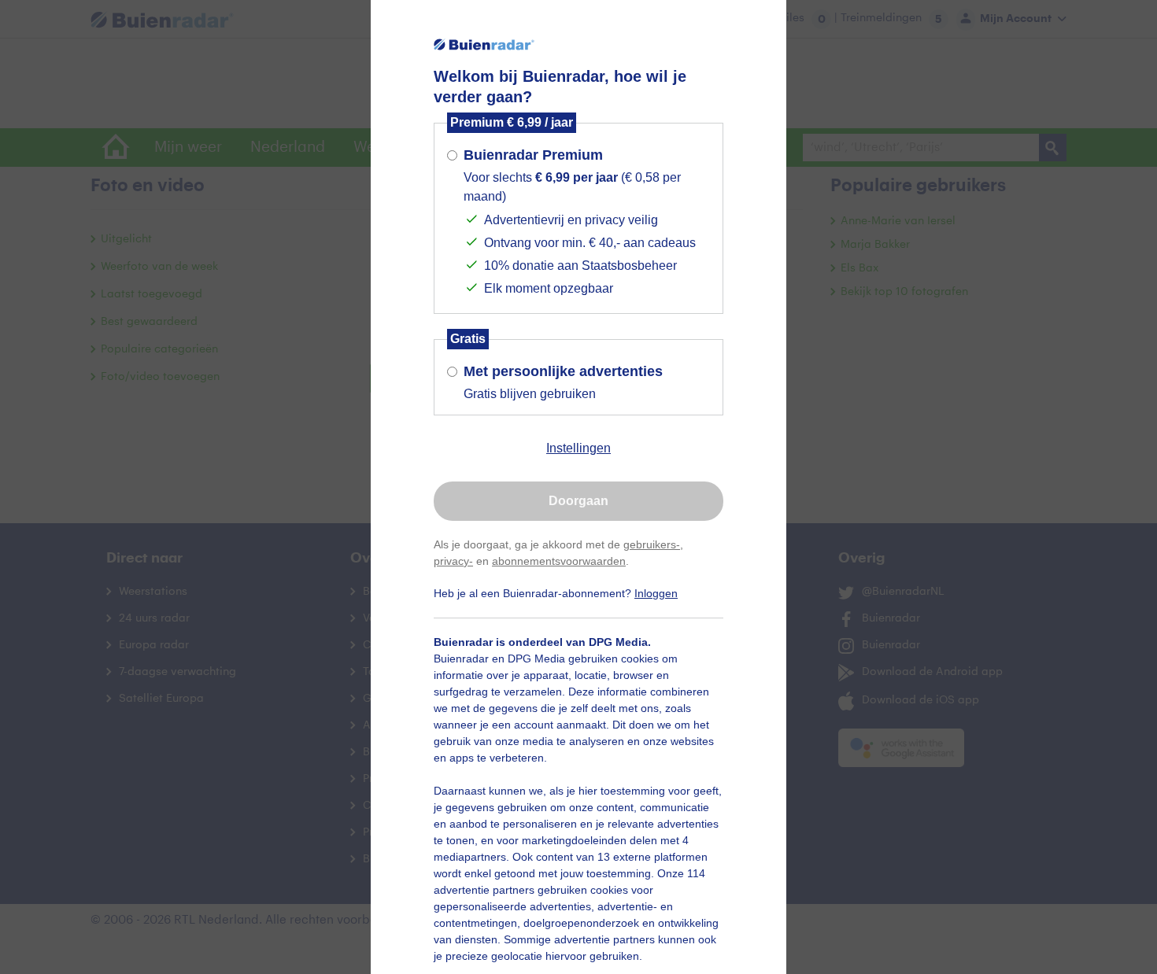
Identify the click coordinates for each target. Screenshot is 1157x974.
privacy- (453, 561)
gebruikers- (651, 544)
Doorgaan (578, 500)
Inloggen (656, 593)
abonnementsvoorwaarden (559, 561)
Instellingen (578, 448)
